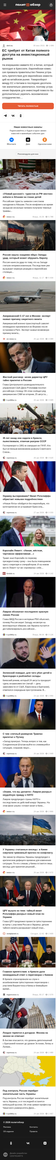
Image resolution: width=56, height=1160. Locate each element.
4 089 (50, 339)
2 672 (50, 872)
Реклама (7, 1127)
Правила (33, 1131)
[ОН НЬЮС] (4, 338)
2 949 (50, 753)
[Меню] (5, 5)
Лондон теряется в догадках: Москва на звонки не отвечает (25, 1034)
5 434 (50, 278)
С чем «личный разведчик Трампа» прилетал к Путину (23, 735)
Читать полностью (28, 106)
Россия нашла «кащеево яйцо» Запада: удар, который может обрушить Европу (25, 256)
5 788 (50, 217)
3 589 (50, 400)
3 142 (50, 573)
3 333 (50, 512)
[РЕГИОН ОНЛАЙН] (4, 216)
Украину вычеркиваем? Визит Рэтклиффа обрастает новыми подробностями (26, 497)
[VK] (28, 1143)
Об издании (8, 1131)
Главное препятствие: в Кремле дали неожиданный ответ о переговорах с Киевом (28, 973)
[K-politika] (4, 399)
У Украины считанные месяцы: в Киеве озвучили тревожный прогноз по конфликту (28, 851)
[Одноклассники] (11, 1143)
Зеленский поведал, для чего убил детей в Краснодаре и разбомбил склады (27, 674)
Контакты (34, 1127)
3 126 (50, 635)
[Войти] (51, 5)
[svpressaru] (4, 457)
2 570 (50, 995)
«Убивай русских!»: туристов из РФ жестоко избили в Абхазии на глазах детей (27, 195)
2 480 (50, 1052)
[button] (5, 115)
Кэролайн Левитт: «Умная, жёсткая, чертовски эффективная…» (23, 552)
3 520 (50, 458)
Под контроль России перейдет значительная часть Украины (20, 1092)
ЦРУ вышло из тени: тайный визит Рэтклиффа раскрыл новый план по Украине (23, 913)
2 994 (50, 696)
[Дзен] (45, 1143)
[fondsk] (4, 573)
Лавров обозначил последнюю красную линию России (25, 613)
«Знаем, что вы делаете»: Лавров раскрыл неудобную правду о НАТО (27, 793)
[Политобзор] (28, 5)
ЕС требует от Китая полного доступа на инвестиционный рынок (25, 54)
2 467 (50, 1113)
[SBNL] (4, 45)
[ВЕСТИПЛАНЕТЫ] (4, 933)
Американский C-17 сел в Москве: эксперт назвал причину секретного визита (26, 317)
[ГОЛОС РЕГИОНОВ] (4, 994)
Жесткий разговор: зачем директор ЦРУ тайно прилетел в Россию (25, 378)
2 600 (50, 933)
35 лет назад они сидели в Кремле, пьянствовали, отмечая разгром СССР (24, 440)
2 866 (50, 811)
